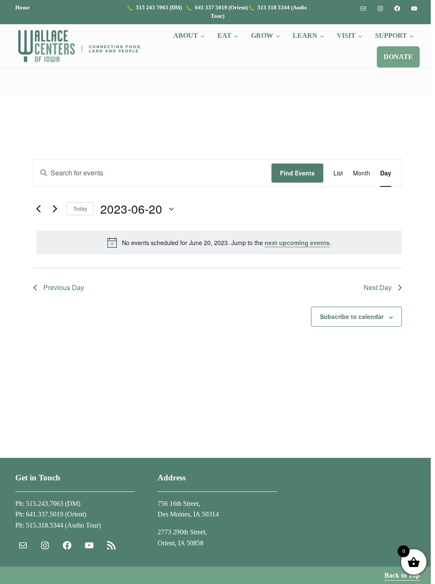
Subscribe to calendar (352, 316)
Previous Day (63, 287)
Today (80, 208)
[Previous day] (38, 209)
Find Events (297, 173)
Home (22, 8)
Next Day (378, 287)
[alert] (219, 242)
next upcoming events (297, 242)
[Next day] (55, 209)
